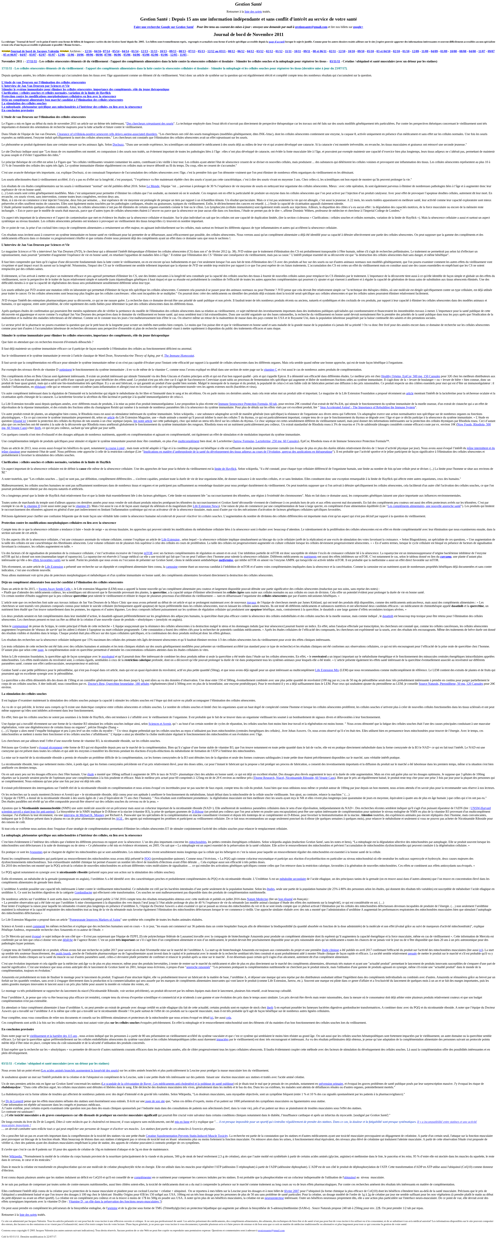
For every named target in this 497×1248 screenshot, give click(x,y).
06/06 (117, 54)
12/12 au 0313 (216, 51)
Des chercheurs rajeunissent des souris (150, 123)
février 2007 (291, 1191)
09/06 (89, 54)
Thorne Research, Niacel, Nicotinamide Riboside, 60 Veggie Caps (294, 777)
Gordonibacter (83, 892)
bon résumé (285, 899)
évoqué (36, 936)
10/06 (80, 54)
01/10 (405, 51)
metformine (226, 560)
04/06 (136, 54)
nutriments (310, 556)
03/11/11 (335, 61)
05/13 (201, 51)
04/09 (434, 51)
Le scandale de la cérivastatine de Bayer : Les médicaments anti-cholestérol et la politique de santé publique (167, 1083)
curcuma (445, 556)
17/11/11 (31, 61)
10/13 (163, 51)
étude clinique (330, 950)
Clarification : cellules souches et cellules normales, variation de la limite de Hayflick (56, 92)
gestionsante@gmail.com (311, 27)
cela (228, 1017)
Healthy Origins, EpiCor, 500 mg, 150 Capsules (410, 376)
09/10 (360, 51)
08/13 (182, 51)
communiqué (20, 626)
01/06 (164, 54)
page (40, 650)
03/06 (145, 54)
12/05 (173, 54)
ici (480, 950)
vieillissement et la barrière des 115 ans (53, 1036)
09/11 (306, 51)
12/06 (61, 54)
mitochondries (197, 842)
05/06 (126, 54)
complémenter (142, 1177)
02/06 (154, 54)
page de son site (155, 1101)
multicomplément (188, 441)
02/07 (42, 54)
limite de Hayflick (225, 468)
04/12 (250, 51)
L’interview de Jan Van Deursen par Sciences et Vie (36, 85)
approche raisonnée (198, 967)
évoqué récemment (50, 747)
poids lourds (63, 953)
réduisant (40, 386)
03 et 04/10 (383, 51)
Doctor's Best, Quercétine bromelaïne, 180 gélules (118, 683)
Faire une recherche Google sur (155, 27)
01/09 (443, 51)
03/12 (259, 51)
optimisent (65, 369)
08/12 (231, 51)
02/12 (269, 51)
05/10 (370, 51)
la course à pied (114, 448)
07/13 (191, 51)
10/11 (297, 51)
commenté (39, 926)
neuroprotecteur (274, 1198)
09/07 (491, 51)
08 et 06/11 (320, 51)
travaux (251, 602)
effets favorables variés (47, 560)
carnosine (172, 566)
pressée (412, 953)
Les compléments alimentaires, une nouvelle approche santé (424, 506)
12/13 (144, 51)
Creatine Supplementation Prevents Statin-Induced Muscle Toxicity (187, 1135)
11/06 (70, 54)
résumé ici (20, 421)
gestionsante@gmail (269, 1230)
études (271, 889)
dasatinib (387, 616)
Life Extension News (206, 506)
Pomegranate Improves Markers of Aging (95, 919)
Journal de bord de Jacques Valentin (35, 51)
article (410, 393)
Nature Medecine (257, 899)
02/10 (396, 51)
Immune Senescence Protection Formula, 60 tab (247, 403)
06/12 (240, 51)
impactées (222, 1039)
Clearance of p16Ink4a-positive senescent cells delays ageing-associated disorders (107, 134)
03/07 (32, 54)
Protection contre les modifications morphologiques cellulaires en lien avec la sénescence (59, 96)
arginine (112, 1208)
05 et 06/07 (10, 54)
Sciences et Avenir (160, 723)
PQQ (147, 858)
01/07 (51, 54)
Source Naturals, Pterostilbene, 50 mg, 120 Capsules (451, 683)
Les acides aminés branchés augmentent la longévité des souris (80, 1070)
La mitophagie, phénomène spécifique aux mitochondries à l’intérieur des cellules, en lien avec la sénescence (72, 106)
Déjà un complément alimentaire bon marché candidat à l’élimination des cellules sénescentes (62, 99)
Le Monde (153, 186)
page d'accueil (277, 41)
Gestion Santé (185, 27)
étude (90, 774)
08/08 (462, 51)
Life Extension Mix (327, 670)
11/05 (183, 54)
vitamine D (82, 506)
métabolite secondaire (293, 878)
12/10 (341, 51)
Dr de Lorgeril (14, 1101)
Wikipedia (15, 1156)
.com (282, 1230)
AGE (119, 818)
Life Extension (171, 539)
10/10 (351, 51)
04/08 (472, 51)
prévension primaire (331, 1083)
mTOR (148, 553)
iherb (38, 428)
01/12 (278, 51)
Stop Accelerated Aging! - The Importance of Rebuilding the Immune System (367, 407)
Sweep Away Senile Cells (55, 588)
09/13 (172, 51)
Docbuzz (118, 144)
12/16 (88, 51)
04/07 (23, 54)
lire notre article (142, 421)
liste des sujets (253, 11)
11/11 (288, 51)
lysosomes (36, 852)
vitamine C (270, 369)
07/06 (107, 54)
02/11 (332, 51)
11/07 (481, 51)
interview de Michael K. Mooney (84, 815)
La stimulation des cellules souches (24, 103)
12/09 (415, 51)
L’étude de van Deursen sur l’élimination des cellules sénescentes (44, 82)
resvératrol (108, 656)
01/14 (134, 51)
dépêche (68, 939)
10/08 (453, 51)
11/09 (424, 51)
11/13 (153, 51)
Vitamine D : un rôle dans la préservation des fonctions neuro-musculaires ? (115, 1201)
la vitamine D (32, 506)
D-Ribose (198, 811)
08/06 (99, 54)
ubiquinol (350, 1177)
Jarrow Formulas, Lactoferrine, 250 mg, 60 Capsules (266, 441)
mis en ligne (182, 1121)
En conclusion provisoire (18, 110)
